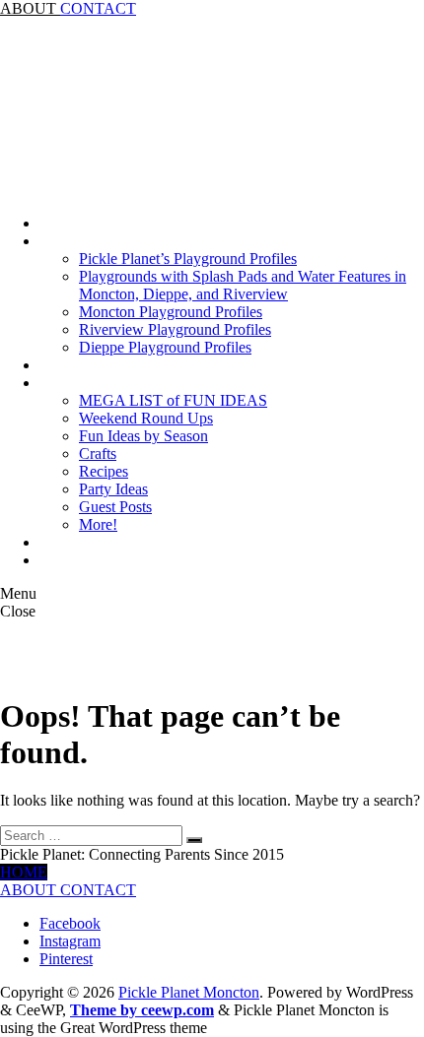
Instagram (70, 941)
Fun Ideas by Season (143, 435)
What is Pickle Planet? (108, 559)
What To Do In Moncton (116, 382)
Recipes (103, 471)
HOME (23, 872)
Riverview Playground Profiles (175, 329)
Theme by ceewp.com (142, 1010)
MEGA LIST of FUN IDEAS (173, 400)
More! (98, 524)
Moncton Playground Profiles (170, 311)
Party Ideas (113, 489)
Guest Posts (115, 506)
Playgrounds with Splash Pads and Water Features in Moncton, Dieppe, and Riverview (242, 285)
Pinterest (66, 958)
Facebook (70, 923)
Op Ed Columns (90, 542)
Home (58, 223)
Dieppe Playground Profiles (165, 347)
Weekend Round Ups (146, 418)
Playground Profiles (101, 240)
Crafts (97, 453)
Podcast (63, 364)
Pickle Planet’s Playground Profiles (188, 258)
